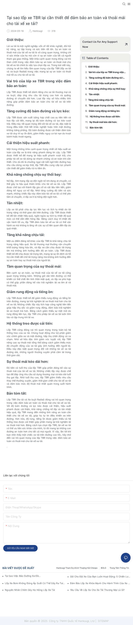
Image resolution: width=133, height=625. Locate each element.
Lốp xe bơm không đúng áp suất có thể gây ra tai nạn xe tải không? (35, 583)
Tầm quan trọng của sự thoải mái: (107, 105)
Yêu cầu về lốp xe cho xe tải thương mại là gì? (97, 589)
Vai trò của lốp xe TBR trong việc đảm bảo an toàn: (107, 72)
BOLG (103, 568)
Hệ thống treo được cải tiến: (105, 116)
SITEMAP (103, 621)
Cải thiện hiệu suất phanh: (103, 83)
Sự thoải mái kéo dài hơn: (103, 122)
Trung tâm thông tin (119, 568)
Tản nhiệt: (94, 94)
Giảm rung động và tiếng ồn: (104, 111)
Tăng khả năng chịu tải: (101, 99)
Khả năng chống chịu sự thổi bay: (107, 88)
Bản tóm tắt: (96, 127)
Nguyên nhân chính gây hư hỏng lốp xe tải (30, 589)
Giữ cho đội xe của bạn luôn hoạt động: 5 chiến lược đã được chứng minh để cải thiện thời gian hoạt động (100, 576)
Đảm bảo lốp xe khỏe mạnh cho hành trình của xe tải (100, 583)
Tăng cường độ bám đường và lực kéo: (107, 77)
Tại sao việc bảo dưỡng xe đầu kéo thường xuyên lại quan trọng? (23, 575)
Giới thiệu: (94, 66)
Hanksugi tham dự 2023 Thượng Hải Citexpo (76, 568)
